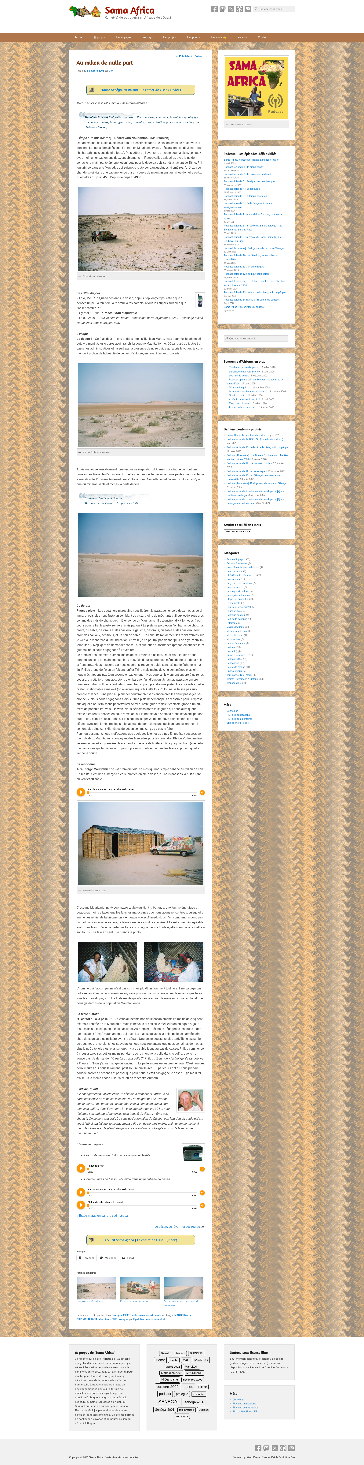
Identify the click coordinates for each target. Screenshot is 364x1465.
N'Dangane (169, 1379)
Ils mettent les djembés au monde (247, 391)
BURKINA (196, 1353)
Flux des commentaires (239, 718)
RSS (231, 9)
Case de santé (234, 571)
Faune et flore (234, 611)
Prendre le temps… (237, 655)
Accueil (79, 37)
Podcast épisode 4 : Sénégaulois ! (242, 188)
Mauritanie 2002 (108, 1319)
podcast (165, 1394)
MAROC (179, 1315)
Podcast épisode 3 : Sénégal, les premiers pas (249, 181)
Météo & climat (235, 635)
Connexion (232, 710)
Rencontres (233, 663)
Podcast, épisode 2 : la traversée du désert (247, 174)
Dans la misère (235, 587)
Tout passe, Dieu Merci (239, 675)
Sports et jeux (234, 671)
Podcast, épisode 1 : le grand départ (244, 167)
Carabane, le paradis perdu (243, 367)
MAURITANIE (90, 1319)
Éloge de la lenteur (239, 403)
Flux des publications (238, 714)
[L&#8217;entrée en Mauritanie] (96, 1288)
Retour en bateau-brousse (243, 407)
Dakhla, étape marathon (134, 1301)
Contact (248, 9)
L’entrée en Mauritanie (90, 1301)
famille (174, 1360)
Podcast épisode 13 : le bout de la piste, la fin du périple (255, 292)
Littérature (232, 623)
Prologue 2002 (120, 1315)
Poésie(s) (232, 651)
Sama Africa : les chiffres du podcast (244, 306)
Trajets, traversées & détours (146, 1315)
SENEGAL (169, 1401)
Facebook (214, 9)
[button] (107, 962)
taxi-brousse (186, 1409)
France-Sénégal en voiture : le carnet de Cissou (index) (141, 90)
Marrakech (191, 1366)
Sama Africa (130, 10)
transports (182, 1416)
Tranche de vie (235, 683)
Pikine (202, 1386)
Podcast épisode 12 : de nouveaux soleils (247, 273)
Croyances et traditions (239, 583)
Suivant (201, 56)
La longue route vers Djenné (244, 371)
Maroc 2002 (173, 1366)
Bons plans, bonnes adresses (243, 567)
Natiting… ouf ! (237, 395)
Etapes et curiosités (238, 599)
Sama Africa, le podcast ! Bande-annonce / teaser (251, 159)
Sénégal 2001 (164, 1409)
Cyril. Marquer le (143, 1319)
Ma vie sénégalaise (239, 387)
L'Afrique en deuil (236, 615)
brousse (180, 1353)
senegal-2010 (195, 1402)
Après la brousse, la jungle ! (244, 399)
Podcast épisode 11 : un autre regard (244, 266)
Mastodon (223, 9)
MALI (186, 1360)
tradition (204, 1409)
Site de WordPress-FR (239, 722)
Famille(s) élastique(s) (239, 607)
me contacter (130, 1457)
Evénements (233, 603)
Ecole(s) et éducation (238, 595)
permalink (159, 1319)
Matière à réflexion (237, 631)
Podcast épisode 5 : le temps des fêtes (245, 196)
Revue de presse (236, 667)
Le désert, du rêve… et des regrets (178, 1226)
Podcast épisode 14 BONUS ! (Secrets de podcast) (252, 299)
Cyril (111, 70)
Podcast (239, 9)
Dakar (160, 1360)
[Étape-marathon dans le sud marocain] (183, 1288)
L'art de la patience (237, 619)
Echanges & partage (238, 591)
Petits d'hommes (236, 643)
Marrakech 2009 (171, 1372)
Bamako (166, 1353)
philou (188, 1387)
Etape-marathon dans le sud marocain (104, 1215)
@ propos (99, 37)
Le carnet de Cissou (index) (157, 1240)
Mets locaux (233, 639)
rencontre (199, 1394)
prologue (123, 1319)
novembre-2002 (192, 1379)
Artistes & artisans (237, 563)
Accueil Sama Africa (119, 1240)
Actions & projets (236, 559)
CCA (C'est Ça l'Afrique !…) (242, 575)
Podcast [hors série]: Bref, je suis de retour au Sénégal (254, 248)
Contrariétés (233, 579)
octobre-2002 (168, 1387)
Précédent (184, 56)
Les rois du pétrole (239, 375)
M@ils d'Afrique (235, 627)
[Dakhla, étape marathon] (140, 1288)
